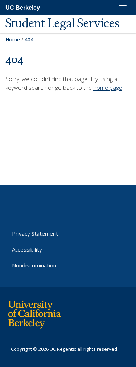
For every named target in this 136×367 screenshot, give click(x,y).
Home (12, 39)
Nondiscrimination (34, 265)
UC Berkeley (22, 8)
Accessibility (27, 249)
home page (107, 88)
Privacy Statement (35, 233)
